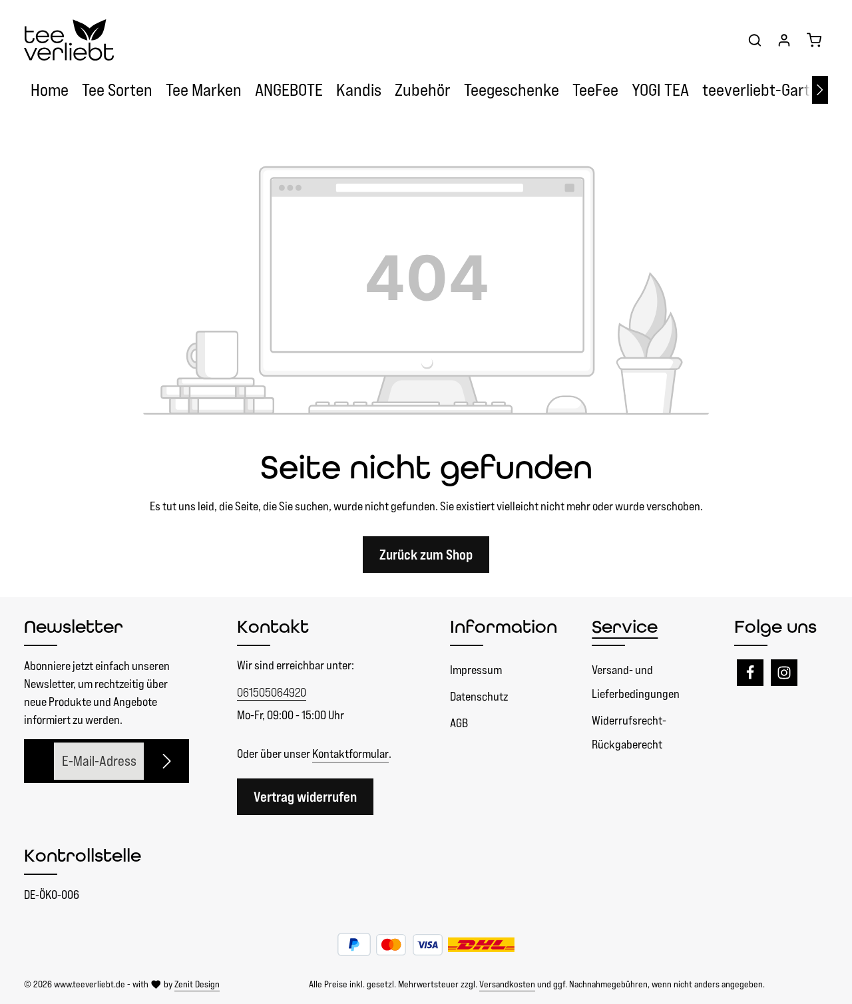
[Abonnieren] (167, 761)
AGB (459, 723)
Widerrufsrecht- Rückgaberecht (629, 732)
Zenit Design (197, 984)
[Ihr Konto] (784, 40)
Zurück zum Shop (426, 554)
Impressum (476, 670)
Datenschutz (479, 696)
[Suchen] (755, 40)
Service (625, 626)
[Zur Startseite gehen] (69, 40)
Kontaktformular (350, 753)
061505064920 (271, 692)
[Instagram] (784, 672)
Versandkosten (507, 984)
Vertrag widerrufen (305, 796)
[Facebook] (750, 672)
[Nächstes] (820, 90)
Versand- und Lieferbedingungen (636, 682)
